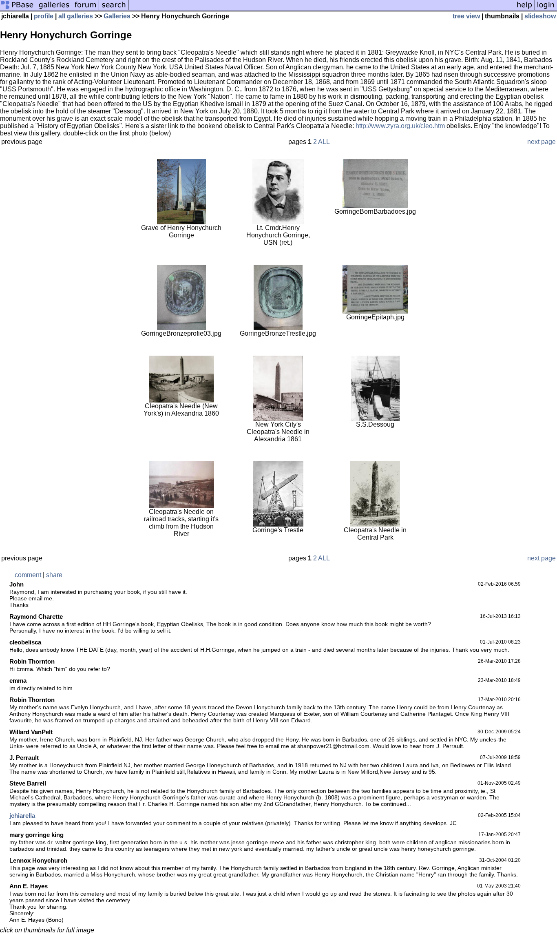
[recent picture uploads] (54, 9)
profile (43, 16)
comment (28, 574)
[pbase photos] (18, 9)
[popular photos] (321, 9)
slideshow (540, 16)
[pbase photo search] (113, 9)
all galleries (75, 16)
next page (541, 141)
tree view (466, 16)
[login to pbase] (546, 9)
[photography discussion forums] (85, 9)
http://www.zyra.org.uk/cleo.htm (400, 125)
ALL (324, 141)
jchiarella (22, 815)
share (54, 574)
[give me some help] (524, 9)
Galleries (117, 16)
